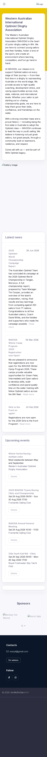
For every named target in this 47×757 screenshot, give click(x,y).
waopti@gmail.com (19, 651)
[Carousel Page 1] (6, 224)
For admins (13, 660)
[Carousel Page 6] (19, 224)
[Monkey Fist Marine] (13, 616)
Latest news (13, 237)
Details (14, 476)
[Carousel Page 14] (40, 224)
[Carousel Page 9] (27, 224)
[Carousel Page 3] (12, 224)
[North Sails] (34, 616)
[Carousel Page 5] (17, 224)
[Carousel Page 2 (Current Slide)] (9, 224)
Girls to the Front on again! (14, 410)
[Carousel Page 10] (30, 224)
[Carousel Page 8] (25, 224)
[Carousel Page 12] (35, 224)
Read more (28, 394)
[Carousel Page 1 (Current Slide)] (22, 626)
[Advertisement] (23, 727)
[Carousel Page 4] (14, 224)
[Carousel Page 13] (38, 224)
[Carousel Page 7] (22, 224)
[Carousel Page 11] (32, 224)
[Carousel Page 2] (25, 626)
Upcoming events (17, 440)
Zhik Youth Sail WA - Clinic (22, 553)
